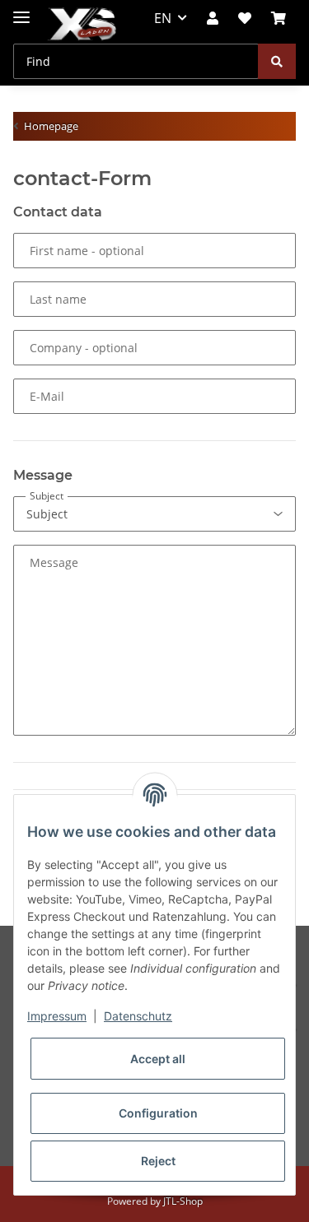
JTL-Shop (183, 1201)
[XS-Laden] (82, 25)
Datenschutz (138, 1016)
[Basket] (278, 18)
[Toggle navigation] (21, 10)
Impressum (57, 1016)
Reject (158, 1161)
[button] (212, 18)
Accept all (157, 1059)
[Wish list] (244, 18)
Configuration (158, 1113)
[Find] (277, 61)
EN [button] (162, 18)
